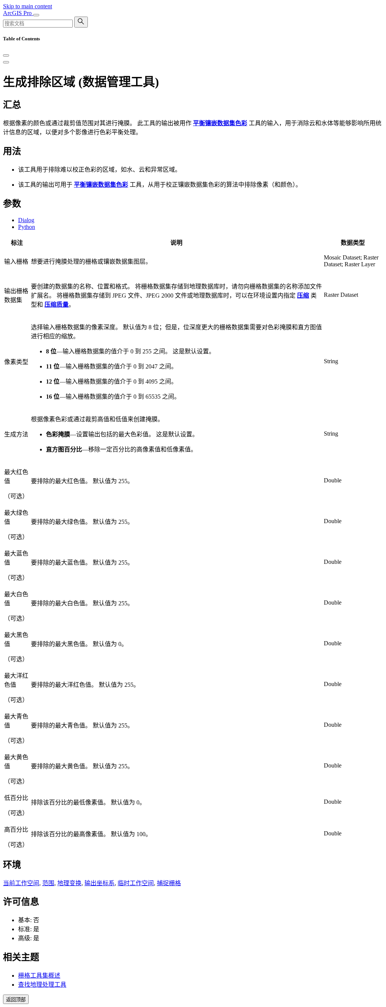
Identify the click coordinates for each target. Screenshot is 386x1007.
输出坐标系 (99, 883)
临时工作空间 (136, 883)
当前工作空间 (21, 883)
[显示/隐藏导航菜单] (36, 15)
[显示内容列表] (6, 62)
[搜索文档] (81, 22)
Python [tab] (26, 227)
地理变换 (69, 883)
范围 (48, 883)
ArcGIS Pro (18, 13)
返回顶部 (16, 999)
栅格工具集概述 (39, 975)
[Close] (6, 55)
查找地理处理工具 (42, 984)
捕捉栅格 (169, 883)
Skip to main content (27, 6)
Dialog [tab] (26, 220)
